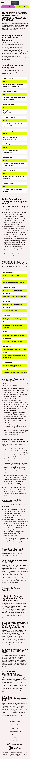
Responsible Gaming (15, 721)
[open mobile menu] (2, 2)
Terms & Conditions (15, 731)
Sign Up (22, 7)
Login (8, 7)
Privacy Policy (15, 725)
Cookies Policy (15, 728)
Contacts (15, 735)
